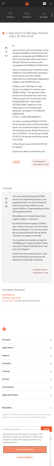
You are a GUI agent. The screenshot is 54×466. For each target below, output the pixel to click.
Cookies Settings (25, 457)
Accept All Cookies (25, 449)
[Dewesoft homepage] (27, 3)
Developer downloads (11, 298)
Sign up (46, 429)
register (11, 301)
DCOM (16, 162)
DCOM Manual (8, 295)
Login (4, 301)
